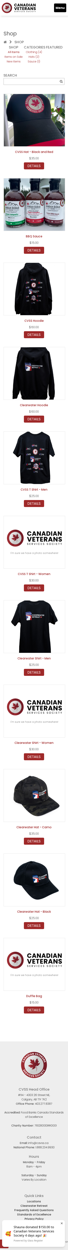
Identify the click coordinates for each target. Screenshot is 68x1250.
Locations (34, 1201)
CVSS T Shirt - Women (34, 574)
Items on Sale (14, 57)
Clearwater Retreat (34, 1206)
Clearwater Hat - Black (34, 912)
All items (14, 52)
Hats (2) (34, 57)
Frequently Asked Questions (34, 1210)
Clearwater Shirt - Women (34, 743)
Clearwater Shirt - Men (34, 658)
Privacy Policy (34, 1219)
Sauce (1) (34, 61)
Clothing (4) (34, 52)
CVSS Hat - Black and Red (34, 152)
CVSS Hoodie (34, 321)
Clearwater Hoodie (34, 405)
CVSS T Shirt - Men (34, 489)
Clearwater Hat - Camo (34, 827)
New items (14, 61)
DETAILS (34, 165)
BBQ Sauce (34, 236)
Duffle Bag (34, 996)
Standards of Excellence (34, 1215)
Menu (60, 8)
